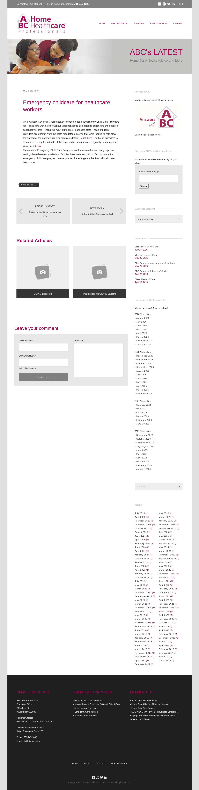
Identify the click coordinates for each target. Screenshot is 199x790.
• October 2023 (143, 439)
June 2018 (140, 645)
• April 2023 (141, 458)
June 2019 (140, 630)
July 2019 (164, 626)
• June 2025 (141, 378)
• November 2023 (144, 435)
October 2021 (166, 592)
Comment (80, 340)
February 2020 (166, 619)
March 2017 (165, 660)
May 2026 (164, 513)
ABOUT (87, 763)
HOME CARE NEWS (159, 24)
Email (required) (149, 171)
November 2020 (167, 607)
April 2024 (140, 551)
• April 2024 (141, 412)
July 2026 (140, 513)
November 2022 (167, 573)
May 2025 (164, 536)
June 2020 (164, 611)
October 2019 (166, 623)
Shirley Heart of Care (146, 255)
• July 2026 (141, 322)
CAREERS (178, 24)
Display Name (27, 340)
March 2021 (141, 604)
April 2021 (164, 600)
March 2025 (165, 539)
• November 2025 (144, 359)
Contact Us (22, 4)
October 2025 (142, 528)
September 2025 (167, 528)
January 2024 (142, 555)
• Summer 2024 (143, 405)
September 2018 (143, 641)
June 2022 (164, 581)
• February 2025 (143, 393)
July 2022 (140, 581)
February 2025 (142, 543)
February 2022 (166, 589)
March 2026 (165, 517)
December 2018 (167, 638)
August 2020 (141, 611)
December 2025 (143, 524)
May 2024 (164, 547)
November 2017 (143, 653)
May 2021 (140, 600)
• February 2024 (143, 420)
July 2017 (164, 657)
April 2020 (164, 615)
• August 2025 (142, 371)
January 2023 (142, 573)
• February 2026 (143, 341)
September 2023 (167, 558)
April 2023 (140, 570)
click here (86, 138)
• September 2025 (144, 367)
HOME (102, 24)
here (39, 146)
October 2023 (142, 558)
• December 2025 (144, 356)
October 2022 (142, 577)
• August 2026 (142, 318)
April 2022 (164, 585)
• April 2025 (141, 386)
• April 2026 (141, 333)
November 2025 (167, 524)
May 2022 (140, 585)
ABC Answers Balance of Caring (151, 271)
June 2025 (140, 536)
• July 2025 (141, 375)
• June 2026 (141, 325)
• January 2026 (143, 344)
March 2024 (165, 551)
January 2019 (142, 638)
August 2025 (141, 532)
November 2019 (143, 623)
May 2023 (164, 566)
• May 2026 (141, 329)
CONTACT (101, 763)
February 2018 (166, 649)
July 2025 (164, 532)
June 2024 (140, 547)
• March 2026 (142, 337)
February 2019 (166, 634)
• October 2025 (143, 363)
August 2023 (141, 562)
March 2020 (141, 619)
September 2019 (143, 626)
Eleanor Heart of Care (146, 247)
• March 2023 (142, 461)
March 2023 (165, 570)
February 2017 (142, 664)
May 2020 (140, 615)
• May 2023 (141, 454)
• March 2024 (142, 416)
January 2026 (166, 521)
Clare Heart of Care (145, 279)
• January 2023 (143, 469)
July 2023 (164, 562)
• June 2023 (141, 450)
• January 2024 (143, 424)
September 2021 (143, 596)
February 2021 (166, 604)
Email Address (27, 356)
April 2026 (140, 517)
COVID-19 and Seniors (29, 185)
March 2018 (141, 649)
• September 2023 (144, 442)
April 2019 (164, 630)
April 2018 (164, 645)
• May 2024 (141, 408)
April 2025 (140, 539)
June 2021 (164, 596)
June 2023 (140, 566)
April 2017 (140, 660)
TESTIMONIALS (119, 763)
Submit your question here (149, 135)
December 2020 (143, 607)
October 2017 (166, 653)
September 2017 (143, 657)
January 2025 (166, 543)
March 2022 (141, 589)
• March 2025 (142, 390)
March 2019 (141, 634)
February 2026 (142, 521)
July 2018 (164, 641)
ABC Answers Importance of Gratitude (155, 263)
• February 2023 (143, 465)
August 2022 (165, 577)
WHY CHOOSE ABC (119, 24)
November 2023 (167, 555)
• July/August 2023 (145, 446)
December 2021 (143, 592)
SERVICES (139, 24)
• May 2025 (141, 382)
